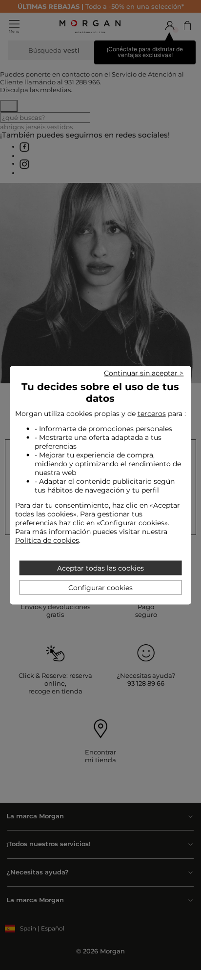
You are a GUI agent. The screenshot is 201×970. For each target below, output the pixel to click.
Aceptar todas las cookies (100, 567)
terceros (152, 413)
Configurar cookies (100, 587)
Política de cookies (47, 539)
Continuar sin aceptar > (143, 372)
